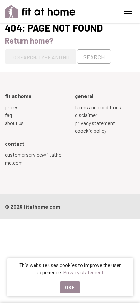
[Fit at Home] (40, 11)
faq (8, 115)
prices (12, 107)
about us (14, 123)
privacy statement (95, 123)
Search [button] (94, 56)
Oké (70, 287)
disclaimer (86, 115)
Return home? (29, 40)
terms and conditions (98, 107)
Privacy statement (83, 272)
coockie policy (90, 130)
